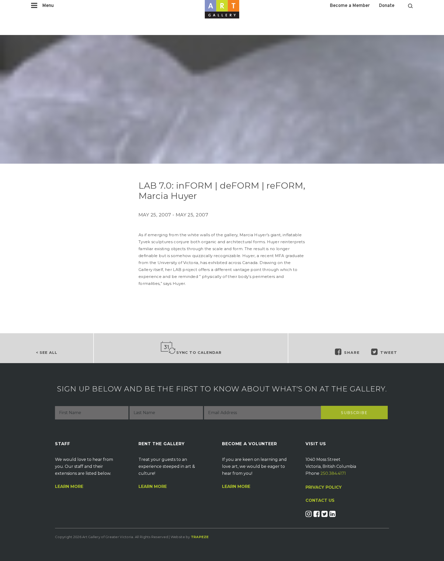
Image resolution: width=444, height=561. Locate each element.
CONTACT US (320, 500)
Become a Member (350, 6)
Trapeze (200, 537)
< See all (46, 352)
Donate (386, 6)
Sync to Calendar (199, 352)
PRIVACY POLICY (324, 487)
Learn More (69, 487)
